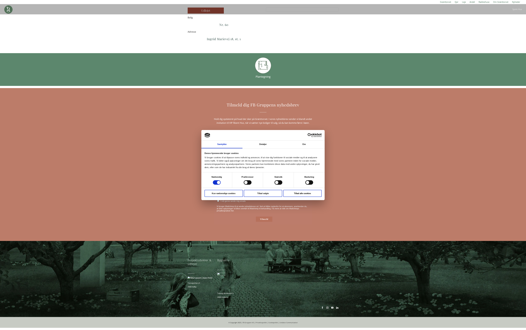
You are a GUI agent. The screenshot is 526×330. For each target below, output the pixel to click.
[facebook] (322, 308)
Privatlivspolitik (261, 323)
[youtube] (332, 308)
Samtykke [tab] (222, 144)
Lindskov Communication (288, 323)
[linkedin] (337, 308)
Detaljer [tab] (263, 144)
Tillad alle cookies (302, 193)
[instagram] (327, 308)
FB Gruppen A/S (248, 323)
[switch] (247, 182)
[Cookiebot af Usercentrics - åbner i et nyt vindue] (310, 135)
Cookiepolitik (273, 323)
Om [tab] (304, 144)
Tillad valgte (263, 193)
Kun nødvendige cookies (223, 193)
